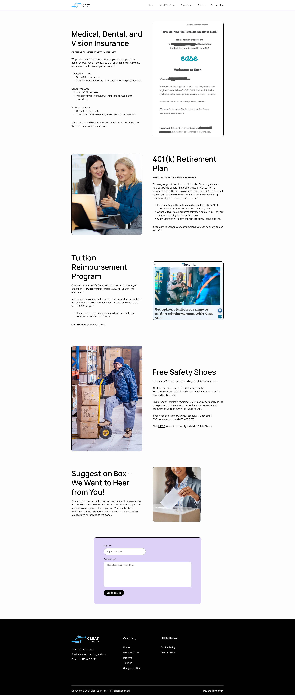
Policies (201, 5)
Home (151, 5)
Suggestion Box (131, 668)
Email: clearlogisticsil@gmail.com (89, 654)
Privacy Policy (168, 652)
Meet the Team (131, 652)
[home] (80, 5)
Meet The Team (167, 5)
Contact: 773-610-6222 (84, 659)
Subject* (107, 546)
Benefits (128, 657)
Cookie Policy (168, 647)
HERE (80, 324)
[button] (186, 5)
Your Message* (110, 559)
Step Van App (217, 5)
